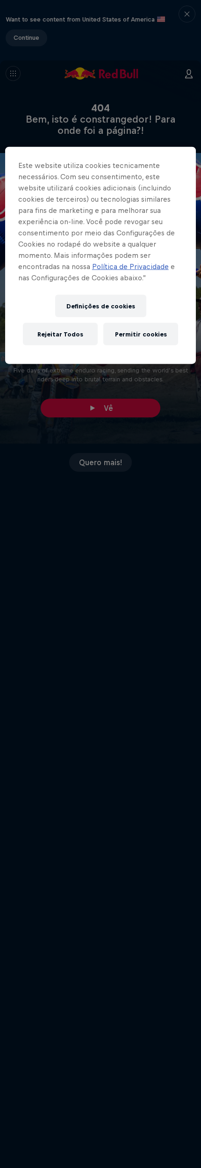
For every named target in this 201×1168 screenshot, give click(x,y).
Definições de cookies (100, 305)
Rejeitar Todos (60, 333)
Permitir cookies (141, 333)
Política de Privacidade (130, 266)
